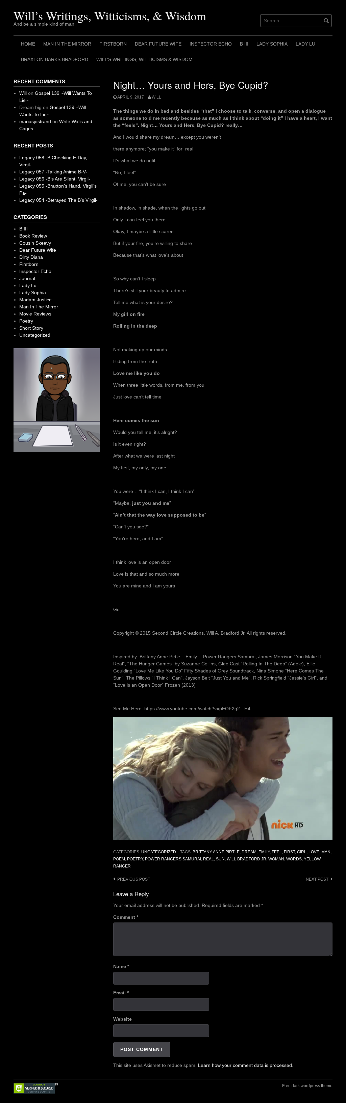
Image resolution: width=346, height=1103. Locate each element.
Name (121, 966)
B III (244, 44)
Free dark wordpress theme (307, 1085)
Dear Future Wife (158, 44)
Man (325, 852)
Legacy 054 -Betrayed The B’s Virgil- (58, 200)
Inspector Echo (211, 44)
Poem (119, 859)
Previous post (133, 879)
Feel (277, 852)
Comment (125, 917)
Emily (264, 852)
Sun (220, 859)
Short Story (31, 328)
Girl (301, 852)
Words (294, 859)
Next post (317, 879)
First (289, 852)
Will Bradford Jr (246, 859)
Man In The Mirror (67, 44)
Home (28, 44)
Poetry (135, 859)
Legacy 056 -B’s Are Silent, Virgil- (54, 179)
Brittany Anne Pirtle (216, 852)
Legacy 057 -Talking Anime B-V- (53, 171)
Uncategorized (158, 852)
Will (156, 97)
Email (121, 992)
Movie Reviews (35, 313)
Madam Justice (35, 299)
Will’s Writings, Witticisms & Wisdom (144, 59)
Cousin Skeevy (35, 243)
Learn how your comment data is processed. (245, 1065)
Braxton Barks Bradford (54, 59)
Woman (276, 859)
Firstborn (113, 44)
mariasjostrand (35, 121)
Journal (27, 278)
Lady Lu (305, 44)
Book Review (33, 236)
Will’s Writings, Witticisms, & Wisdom (110, 15)
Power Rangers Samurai (173, 859)
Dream (249, 852)
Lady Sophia (272, 44)
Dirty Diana (31, 257)
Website (122, 1019)
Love (313, 852)
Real (208, 859)
